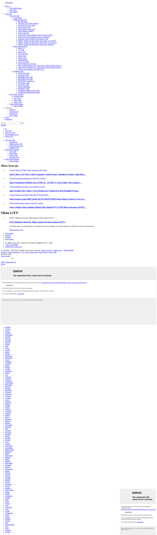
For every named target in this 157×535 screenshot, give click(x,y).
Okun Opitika (18, 106)
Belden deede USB (20, 20)
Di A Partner (13, 115)
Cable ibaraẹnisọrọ (14, 252)
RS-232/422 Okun (24, 27)
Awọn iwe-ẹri (14, 112)
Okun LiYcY (22, 58)
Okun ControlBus (24, 87)
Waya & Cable (14, 16)
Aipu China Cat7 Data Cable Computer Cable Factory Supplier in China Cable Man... (47, 174)
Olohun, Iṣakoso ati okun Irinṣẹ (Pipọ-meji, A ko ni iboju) (37, 43)
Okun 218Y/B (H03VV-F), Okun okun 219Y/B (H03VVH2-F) (39, 66)
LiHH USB (22, 56)
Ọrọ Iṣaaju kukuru (15, 8)
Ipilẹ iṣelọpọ (13, 12)
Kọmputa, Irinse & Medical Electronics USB (33, 39)
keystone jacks (18, 96)
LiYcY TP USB (23, 62)
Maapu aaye (58, 250)
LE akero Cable (23, 75)
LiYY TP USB (23, 54)
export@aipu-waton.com (13, 247)
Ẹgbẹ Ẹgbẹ (13, 10)
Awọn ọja (8, 14)
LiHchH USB (22, 60)
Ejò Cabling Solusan (16, 94)
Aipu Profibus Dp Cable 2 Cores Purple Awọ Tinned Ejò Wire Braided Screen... (44, 191)
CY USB (21, 50)
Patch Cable (18, 102)
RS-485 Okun (22, 21)
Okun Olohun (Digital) (25, 31)
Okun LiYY (22, 52)
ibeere (11, 230)
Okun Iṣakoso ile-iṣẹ (20, 46)
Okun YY (21, 48)
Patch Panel (18, 100)
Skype (3, 264)
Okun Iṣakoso (43, 252)
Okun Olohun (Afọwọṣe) (26, 29)
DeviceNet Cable (24, 83)
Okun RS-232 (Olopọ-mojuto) (28, 23)
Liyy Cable (25, 252)
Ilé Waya (4, 252)
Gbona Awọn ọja (46, 250)
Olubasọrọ (8, 119)
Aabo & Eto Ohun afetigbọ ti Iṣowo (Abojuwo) (34, 37)
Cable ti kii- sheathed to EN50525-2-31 (31, 69)
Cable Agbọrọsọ (23, 33)
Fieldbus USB (18, 71)
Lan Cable (17, 98)
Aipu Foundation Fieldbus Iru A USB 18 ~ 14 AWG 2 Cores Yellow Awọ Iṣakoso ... (45, 182)
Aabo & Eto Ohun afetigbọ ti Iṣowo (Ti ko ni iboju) (35, 35)
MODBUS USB (23, 89)
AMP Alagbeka (68, 250)
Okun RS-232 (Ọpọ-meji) (26, 25)
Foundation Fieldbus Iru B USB (29, 92)
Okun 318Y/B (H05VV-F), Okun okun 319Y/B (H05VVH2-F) (39, 67)
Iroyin (7, 117)
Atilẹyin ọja (13, 113)
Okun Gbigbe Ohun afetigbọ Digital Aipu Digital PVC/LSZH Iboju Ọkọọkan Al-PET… (48, 207)
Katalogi (12, 110)
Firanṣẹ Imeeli (5, 256)
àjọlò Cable (52, 252)
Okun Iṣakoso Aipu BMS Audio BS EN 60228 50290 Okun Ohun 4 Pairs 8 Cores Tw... (47, 199)
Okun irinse (18, 18)
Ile (6, 129)
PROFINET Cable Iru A (26, 81)
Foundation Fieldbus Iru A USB (29, 90)
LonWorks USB (23, 85)
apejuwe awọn (18, 230)
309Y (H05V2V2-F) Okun (27, 64)
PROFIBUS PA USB (25, 77)
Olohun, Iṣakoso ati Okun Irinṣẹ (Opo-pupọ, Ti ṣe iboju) (37, 41)
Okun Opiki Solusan (16, 104)
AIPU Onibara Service (8, 262)
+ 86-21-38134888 (11, 245)
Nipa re (7, 6)
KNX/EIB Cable (23, 73)
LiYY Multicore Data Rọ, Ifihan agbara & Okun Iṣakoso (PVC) (37, 222)
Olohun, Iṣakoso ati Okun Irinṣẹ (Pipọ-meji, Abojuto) (36, 44)
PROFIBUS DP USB (25, 79)
